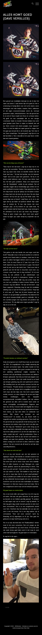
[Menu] (36, 4)
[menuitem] (32, 4)
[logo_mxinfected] (17, 4)
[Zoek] (32, 4)
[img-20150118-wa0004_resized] (21, 42)
